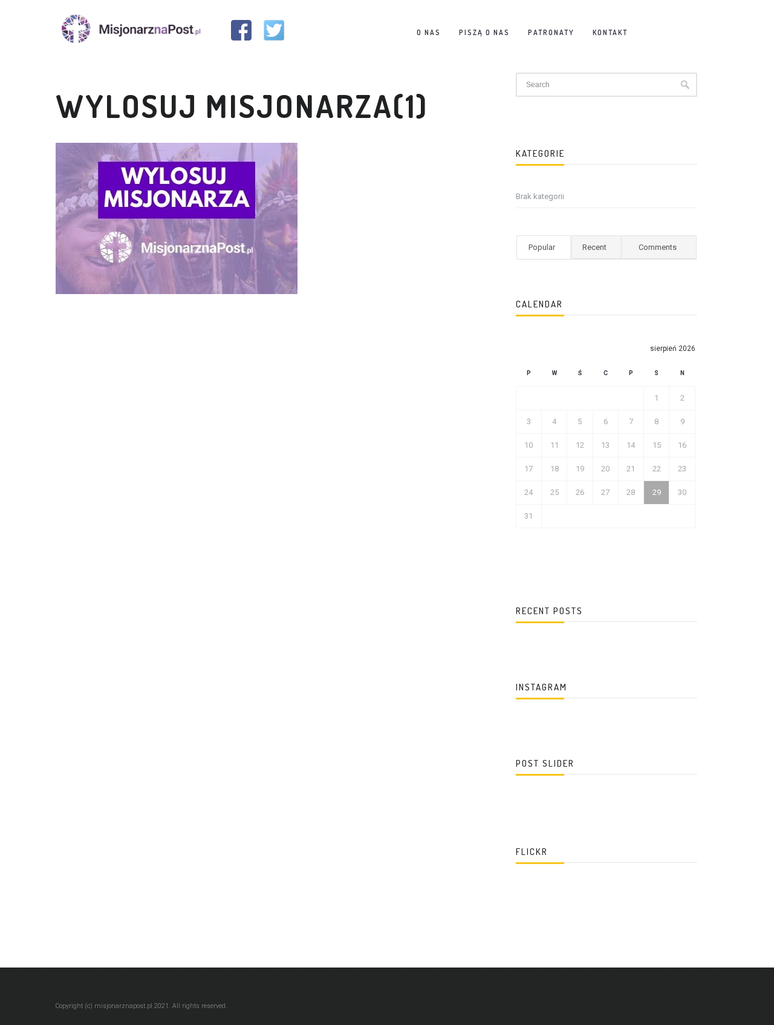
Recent (594, 247)
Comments (658, 247)
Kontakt (610, 32)
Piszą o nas (484, 32)
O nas (429, 32)
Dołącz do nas (677, 32)
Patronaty (551, 32)
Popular (541, 247)
